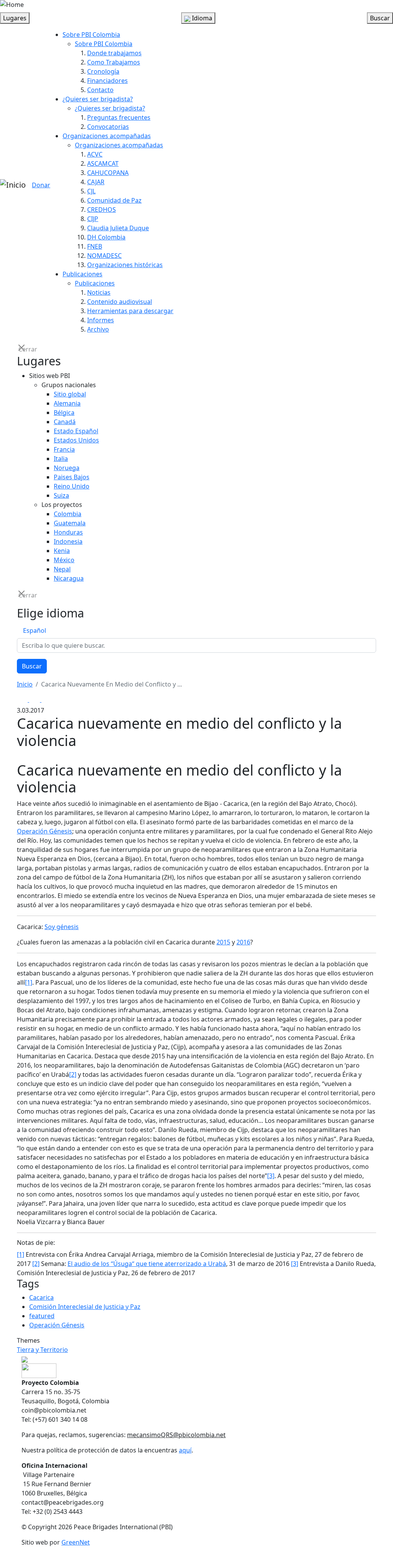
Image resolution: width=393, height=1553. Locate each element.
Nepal (62, 569)
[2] (72, 1074)
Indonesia (68, 541)
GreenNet (75, 1542)
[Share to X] (35, 699)
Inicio (25, 684)
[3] (270, 1176)
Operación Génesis (44, 831)
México (64, 560)
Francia (64, 449)
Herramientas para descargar (130, 311)
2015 (223, 942)
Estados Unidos (76, 440)
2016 (243, 942)
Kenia (62, 550)
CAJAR (95, 182)
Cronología (103, 71)
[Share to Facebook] (23, 699)
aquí (185, 1450)
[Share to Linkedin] (46, 699)
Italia (61, 458)
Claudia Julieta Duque (118, 228)
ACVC (94, 154)
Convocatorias (108, 126)
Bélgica (64, 412)
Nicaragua (69, 578)
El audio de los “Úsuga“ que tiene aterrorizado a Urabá (147, 1263)
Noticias (99, 292)
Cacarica (41, 1297)
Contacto (100, 90)
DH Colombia (106, 237)
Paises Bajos (71, 477)
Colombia (67, 514)
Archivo (98, 329)
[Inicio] (13, 185)
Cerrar (22, 348)
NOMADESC (104, 255)
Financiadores (107, 80)
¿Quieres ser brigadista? (98, 99)
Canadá (65, 422)
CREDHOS (101, 209)
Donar (41, 185)
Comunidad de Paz (114, 200)
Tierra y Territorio (42, 1349)
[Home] (12, 4)
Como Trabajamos (113, 62)
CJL (91, 191)
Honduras (68, 532)
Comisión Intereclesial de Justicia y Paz (84, 1306)
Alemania (67, 403)
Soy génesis (62, 927)
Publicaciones (82, 274)
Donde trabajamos (114, 53)
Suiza (61, 495)
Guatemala (70, 523)
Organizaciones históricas (125, 265)
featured (41, 1316)
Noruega (66, 468)
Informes (100, 320)
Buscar (32, 666)
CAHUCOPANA (108, 172)
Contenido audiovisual (119, 301)
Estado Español (76, 431)
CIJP (92, 219)
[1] (28, 982)
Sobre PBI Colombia (91, 34)
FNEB (94, 246)
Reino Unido (71, 486)
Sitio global (70, 394)
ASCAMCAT (103, 163)
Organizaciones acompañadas (107, 136)
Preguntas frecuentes (118, 117)
